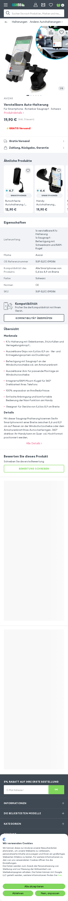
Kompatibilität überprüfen (34, 318)
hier (59, 875)
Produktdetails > (14, 112)
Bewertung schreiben (34, 468)
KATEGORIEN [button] (12, 823)
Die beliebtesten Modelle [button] (22, 813)
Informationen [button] (15, 803)
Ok (56, 789)
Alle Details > (34, 443)
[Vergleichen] (51, 32)
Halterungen (19, 21)
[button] (18, 186)
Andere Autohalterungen (45, 21)
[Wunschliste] (51, 5)
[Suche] (8, 13)
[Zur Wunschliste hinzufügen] (61, 32)
